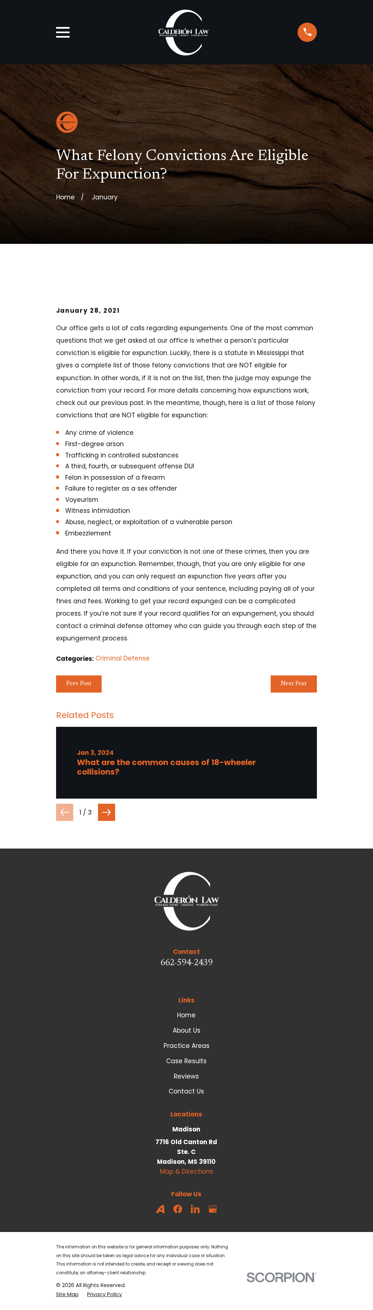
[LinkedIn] (195, 1209)
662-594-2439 (186, 963)
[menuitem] (67, 1294)
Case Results (186, 1061)
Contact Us (186, 1091)
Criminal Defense (122, 658)
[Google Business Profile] (212, 1209)
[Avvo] (160, 1209)
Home (186, 1015)
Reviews (186, 1076)
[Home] (183, 32)
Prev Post (78, 684)
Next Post (294, 684)
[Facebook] (177, 1209)
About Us (186, 1030)
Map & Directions (186, 1171)
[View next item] (106, 812)
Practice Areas (186, 1045)
